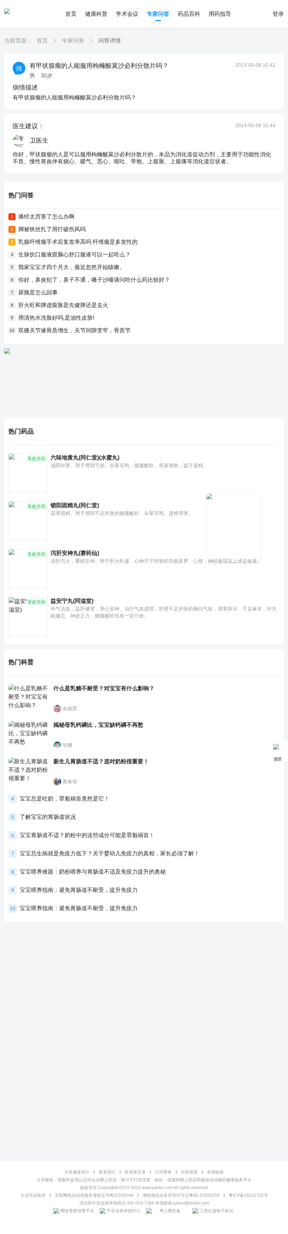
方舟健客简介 (77, 1172)
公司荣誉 (163, 1172)
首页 (71, 14)
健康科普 (96, 14)
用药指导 (220, 14)
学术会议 (127, 14)
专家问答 (158, 14)
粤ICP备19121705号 (248, 1195)
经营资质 (189, 1172)
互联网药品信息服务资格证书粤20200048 (94, 1195)
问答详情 (109, 41)
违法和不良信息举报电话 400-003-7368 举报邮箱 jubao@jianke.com (144, 1203)
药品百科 (189, 14)
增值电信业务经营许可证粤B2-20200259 (181, 1195)
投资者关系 (135, 1172)
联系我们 (107, 1172)
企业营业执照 (33, 1195)
